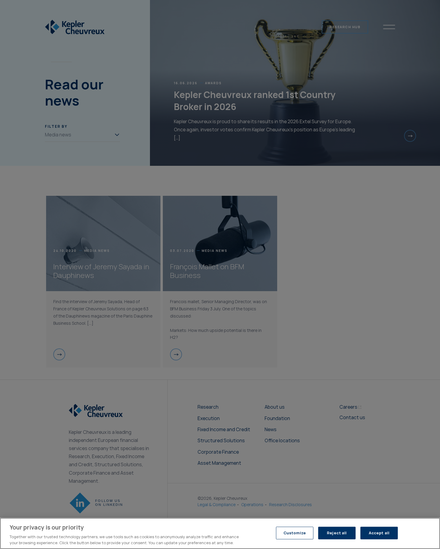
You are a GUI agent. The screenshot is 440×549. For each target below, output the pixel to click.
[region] (220, 533)
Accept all (379, 533)
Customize (294, 533)
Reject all (337, 533)
